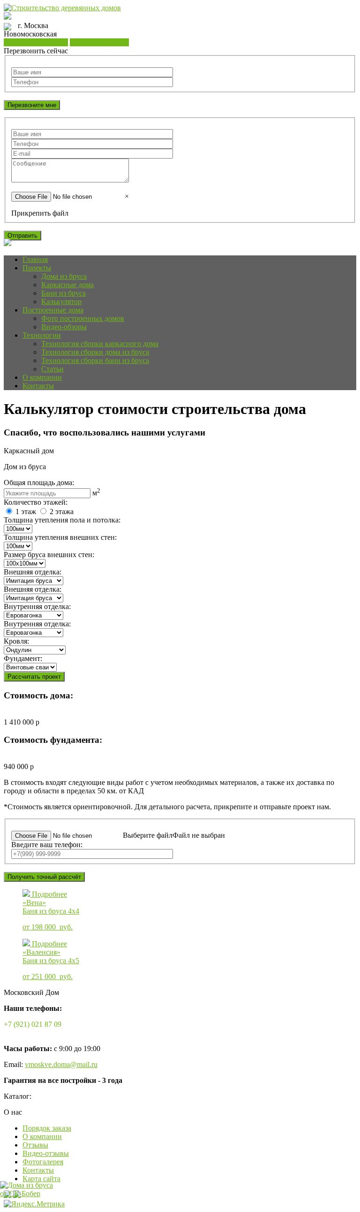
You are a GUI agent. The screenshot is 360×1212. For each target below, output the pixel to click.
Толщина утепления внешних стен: (60, 537)
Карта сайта (41, 1179)
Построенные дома (52, 310)
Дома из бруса (64, 276)
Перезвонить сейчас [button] (36, 42)
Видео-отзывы (45, 1153)
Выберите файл (147, 835)
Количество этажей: (36, 502)
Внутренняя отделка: (37, 606)
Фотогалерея (42, 1162)
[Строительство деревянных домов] (62, 8)
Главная (35, 259)
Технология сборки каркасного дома (99, 344)
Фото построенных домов (82, 318)
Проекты (36, 268)
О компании (42, 377)
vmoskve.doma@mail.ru (61, 1064)
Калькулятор (61, 301)
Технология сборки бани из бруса (95, 360)
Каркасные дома (67, 285)
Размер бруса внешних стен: (49, 555)
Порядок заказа (46, 1128)
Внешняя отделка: (32, 572)
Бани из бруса (63, 293)
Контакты (38, 386)
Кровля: (16, 641)
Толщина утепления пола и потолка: (62, 520)
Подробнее (49, 894)
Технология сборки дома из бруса (95, 352)
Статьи (52, 369)
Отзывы (35, 1145)
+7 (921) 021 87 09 (32, 1024)
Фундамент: (23, 658)
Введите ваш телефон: (46, 845)
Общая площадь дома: (39, 482)
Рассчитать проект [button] (99, 42)
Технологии (41, 335)
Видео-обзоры (64, 327)
